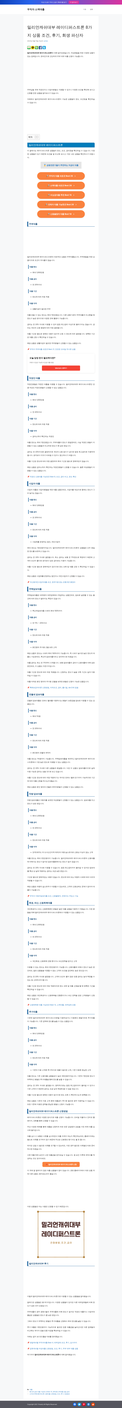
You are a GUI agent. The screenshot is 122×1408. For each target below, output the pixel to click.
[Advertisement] (61, 74)
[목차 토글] (35, 137)
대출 (84, 9)
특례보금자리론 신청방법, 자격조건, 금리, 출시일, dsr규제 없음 (54, 688)
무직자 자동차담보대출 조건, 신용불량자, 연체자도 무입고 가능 (54, 896)
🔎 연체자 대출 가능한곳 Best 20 (59, 204)
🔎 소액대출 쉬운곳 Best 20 (59, 185)
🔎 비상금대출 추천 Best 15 (60, 195)
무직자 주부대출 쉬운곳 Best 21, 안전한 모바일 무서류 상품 (52, 349)
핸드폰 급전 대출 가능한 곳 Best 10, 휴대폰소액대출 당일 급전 (50, 1392)
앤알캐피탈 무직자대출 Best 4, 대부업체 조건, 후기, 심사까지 (53, 1343)
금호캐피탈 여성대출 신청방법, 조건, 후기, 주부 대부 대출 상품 (54, 1349)
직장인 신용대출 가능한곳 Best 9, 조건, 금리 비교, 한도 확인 (53, 477)
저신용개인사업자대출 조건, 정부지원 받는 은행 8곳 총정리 (52, 582)
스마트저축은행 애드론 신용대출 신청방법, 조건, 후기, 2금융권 (50, 1394)
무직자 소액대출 (36, 9)
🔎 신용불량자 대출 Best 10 (59, 214)
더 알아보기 (74, 2)
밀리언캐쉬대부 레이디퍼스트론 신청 (62, 1164)
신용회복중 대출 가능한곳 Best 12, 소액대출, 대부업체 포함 (53, 1005)
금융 (91, 9)
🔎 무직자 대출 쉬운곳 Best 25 (59, 176)
